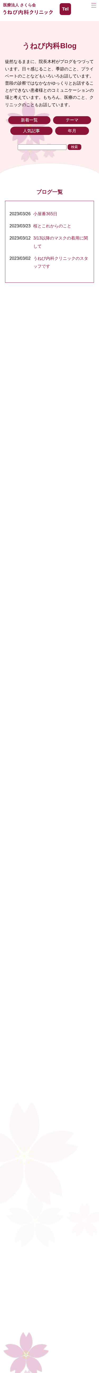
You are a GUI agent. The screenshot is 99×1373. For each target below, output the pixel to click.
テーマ (72, 120)
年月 (72, 131)
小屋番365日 (45, 214)
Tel (65, 9)
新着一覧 (29, 120)
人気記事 (31, 131)
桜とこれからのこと (52, 226)
